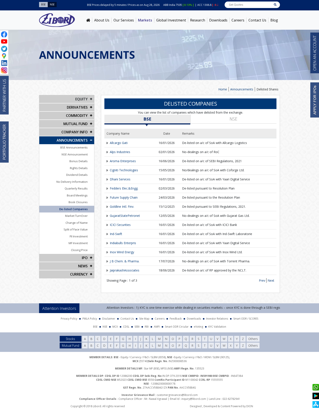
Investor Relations (217, 318)
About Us (101, 20)
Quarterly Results (76, 188)
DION (249, 406)
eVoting (198, 326)
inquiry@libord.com (193, 399)
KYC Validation (217, 326)
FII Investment (79, 236)
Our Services (123, 20)
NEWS (83, 266)
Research (197, 20)
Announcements (241, 89)
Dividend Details (77, 175)
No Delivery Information (72, 182)
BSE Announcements (74, 147)
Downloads (218, 20)
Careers (238, 20)
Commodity (77, 115)
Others (253, 339)
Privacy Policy (69, 318)
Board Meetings (77, 195)
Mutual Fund (75, 123)
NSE (233, 119)
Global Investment (171, 20)
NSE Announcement (75, 154)
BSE (147, 119)
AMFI (157, 326)
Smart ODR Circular (177, 326)
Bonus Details (78, 161)
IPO (85, 257)
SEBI (137, 326)
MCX (115, 326)
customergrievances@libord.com (177, 395)
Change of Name (77, 223)
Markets (145, 20)
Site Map (144, 318)
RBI (147, 326)
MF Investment (78, 243)
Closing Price (79, 250)
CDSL (126, 326)
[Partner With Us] (4, 95)
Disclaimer (108, 318)
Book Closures (78, 202)
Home (222, 89)
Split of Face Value (76, 229)
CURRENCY (79, 274)
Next (271, 280)
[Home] (88, 20)
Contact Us (257, 20)
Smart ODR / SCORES (245, 318)
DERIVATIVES (77, 107)
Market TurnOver (76, 216)
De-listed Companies (73, 209)
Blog (274, 20)
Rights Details (79, 168)
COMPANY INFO (74, 132)
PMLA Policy (89, 318)
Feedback (176, 318)
